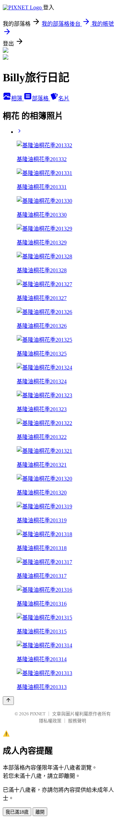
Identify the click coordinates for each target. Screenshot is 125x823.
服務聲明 (77, 720)
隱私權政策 (50, 720)
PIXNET (37, 713)
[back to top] (8, 700)
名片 (63, 98)
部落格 (41, 98)
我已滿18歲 (17, 812)
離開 (39, 812)
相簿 (17, 98)
